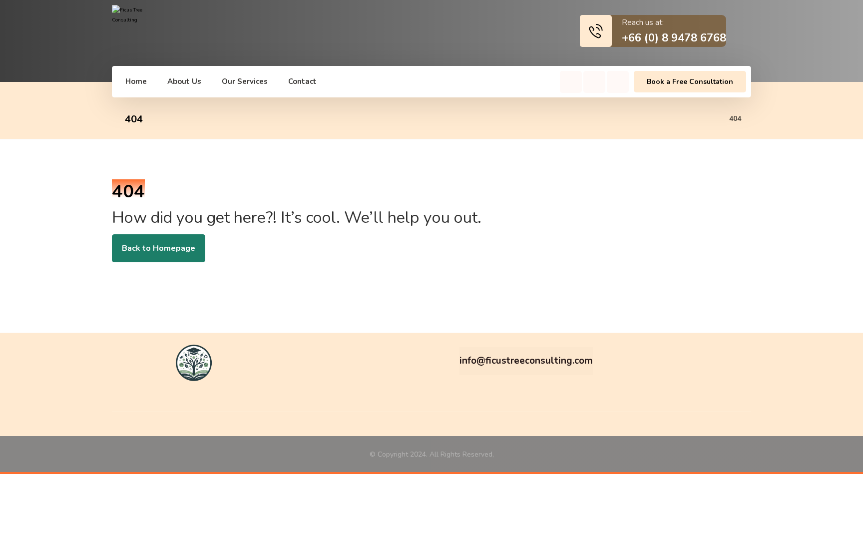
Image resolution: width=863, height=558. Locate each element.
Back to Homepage (158, 248)
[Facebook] (571, 82)
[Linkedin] (618, 82)
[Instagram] (594, 82)
